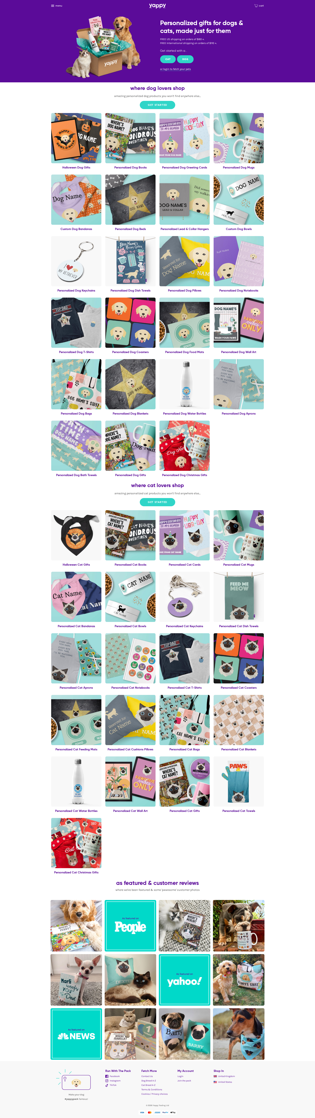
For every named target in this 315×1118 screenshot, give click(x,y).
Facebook (114, 1076)
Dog (185, 59)
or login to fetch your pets (175, 69)
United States (225, 1082)
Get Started (157, 105)
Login (180, 1076)
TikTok (112, 1085)
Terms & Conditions (151, 1089)
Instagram (115, 1080)
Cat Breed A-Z (148, 1085)
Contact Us (147, 1076)
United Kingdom (226, 1076)
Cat (167, 59)
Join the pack (184, 1080)
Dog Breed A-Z (148, 1080)
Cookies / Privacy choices (154, 1094)
